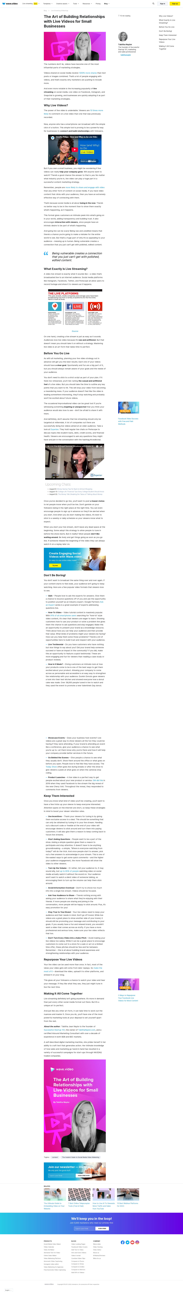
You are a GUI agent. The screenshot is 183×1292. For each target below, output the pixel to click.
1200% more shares (88, 73)
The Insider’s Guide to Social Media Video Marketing (80, 1157)
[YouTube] (132, 1242)
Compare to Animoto (78, 1270)
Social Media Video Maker (52, 1244)
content (55, 1157)
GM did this (98, 780)
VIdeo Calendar (49, 1247)
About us (96, 1253)
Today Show (51, 767)
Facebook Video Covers (79, 1247)
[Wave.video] (10, 3)
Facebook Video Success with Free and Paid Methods (128, 421)
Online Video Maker (50, 1255)
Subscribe (102, 1228)
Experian (55, 429)
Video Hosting (97, 1247)
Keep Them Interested (167, 35)
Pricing (98, 4)
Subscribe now (84, 1175)
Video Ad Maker (49, 1250)
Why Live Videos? (166, 16)
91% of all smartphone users (63, 615)
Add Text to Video (77, 1250)
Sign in (162, 4)
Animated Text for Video (52, 1253)
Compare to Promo (77, 1261)
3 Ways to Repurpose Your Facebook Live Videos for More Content (128, 998)
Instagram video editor (51, 1264)
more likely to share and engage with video (85, 187)
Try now (55, 565)
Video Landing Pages (78, 1244)
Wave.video (97, 1244)
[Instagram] (137, 1242)
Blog (45, 10)
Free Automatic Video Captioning (55, 1270)
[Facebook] (123, 1242)
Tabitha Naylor (125, 44)
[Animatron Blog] (49, 1284)
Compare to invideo (77, 1267)
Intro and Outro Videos (78, 1253)
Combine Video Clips (78, 1258)
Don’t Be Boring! (165, 31)
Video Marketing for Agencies (53, 1267)
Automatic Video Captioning (53, 1261)
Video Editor (97, 1250)
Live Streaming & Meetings (59, 10)
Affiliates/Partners (99, 1255)
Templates (47, 4)
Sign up (175, 4)
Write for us (97, 1258)
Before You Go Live (166, 27)
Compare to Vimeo (77, 1264)
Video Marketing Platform (52, 1258)
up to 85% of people (69, 871)
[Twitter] (127, 1242)
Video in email (75, 1255)
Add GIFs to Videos (77, 1272)
